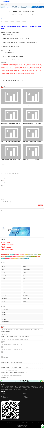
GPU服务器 (4, 281)
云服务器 (17, 254)
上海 (26, 254)
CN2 (25, 256)
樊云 (3, 258)
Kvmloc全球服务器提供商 (24, 425)
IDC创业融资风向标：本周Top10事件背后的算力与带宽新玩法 (12, 123)
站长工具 (33, 256)
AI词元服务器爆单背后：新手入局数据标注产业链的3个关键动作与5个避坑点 (15, 159)
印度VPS (25, 284)
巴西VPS (3, 289)
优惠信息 (3, 266)
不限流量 (3, 278)
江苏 (8, 256)
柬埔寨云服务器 (26, 298)
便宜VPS (25, 292)
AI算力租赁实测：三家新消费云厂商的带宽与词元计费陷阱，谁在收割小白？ (15, 105)
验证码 (2, 199)
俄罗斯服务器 (4, 298)
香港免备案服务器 (26, 269)
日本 (11, 258)
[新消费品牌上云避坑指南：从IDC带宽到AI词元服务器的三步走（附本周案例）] (33, 96)
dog (7, 258)
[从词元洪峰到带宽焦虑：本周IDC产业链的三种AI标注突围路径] (33, 151)
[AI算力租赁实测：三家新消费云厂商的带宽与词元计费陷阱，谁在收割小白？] (11, 96)
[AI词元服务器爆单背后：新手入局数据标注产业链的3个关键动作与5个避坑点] (11, 151)
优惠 (7, 254)
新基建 (3, 256)
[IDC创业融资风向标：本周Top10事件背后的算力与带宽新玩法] (11, 115)
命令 (38, 256)
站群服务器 (4, 275)
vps (21, 256)
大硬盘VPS (4, 295)
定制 (11, 254)
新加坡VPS (25, 281)
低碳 (35, 254)
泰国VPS (25, 278)
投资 (39, 254)
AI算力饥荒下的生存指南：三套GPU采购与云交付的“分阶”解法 (12, 141)
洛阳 (17, 256)
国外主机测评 (25, 301)
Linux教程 (4, 301)
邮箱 (2, 180)
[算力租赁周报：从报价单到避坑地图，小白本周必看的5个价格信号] (33, 133)
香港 (23, 258)
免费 (15, 258)
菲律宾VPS (25, 289)
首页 (3, 4)
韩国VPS (3, 269)
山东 (19, 258)
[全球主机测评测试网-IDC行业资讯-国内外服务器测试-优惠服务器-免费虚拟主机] (5, 1)
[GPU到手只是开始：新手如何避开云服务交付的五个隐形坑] (33, 115)
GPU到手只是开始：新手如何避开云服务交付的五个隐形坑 (33, 123)
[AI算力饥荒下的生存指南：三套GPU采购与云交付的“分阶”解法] (11, 133)
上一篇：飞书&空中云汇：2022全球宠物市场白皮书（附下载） (12, 80)
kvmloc (27, 258)
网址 (2, 185)
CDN (24, 275)
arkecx (21, 254)
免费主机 (3, 272)
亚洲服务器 (25, 272)
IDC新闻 (31, 254)
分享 (29, 256)
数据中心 (12, 256)
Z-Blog (24, 426)
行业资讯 (6, 4)
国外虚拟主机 (25, 295)
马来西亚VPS (4, 284)
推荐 (3, 254)
